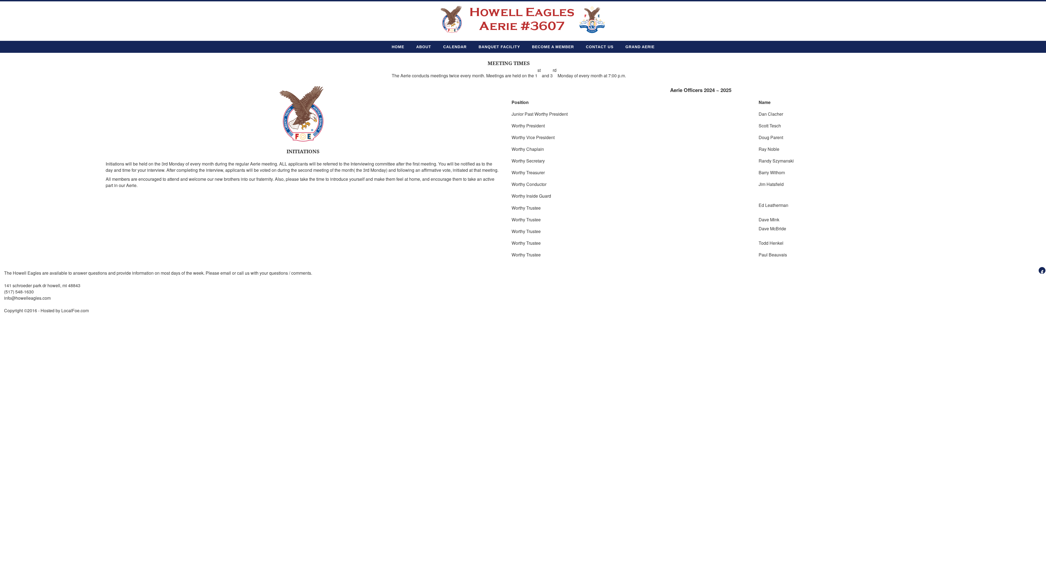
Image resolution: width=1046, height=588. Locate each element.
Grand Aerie (640, 47)
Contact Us (599, 47)
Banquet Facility (499, 47)
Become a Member (553, 47)
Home (398, 47)
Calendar (455, 47)
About (423, 47)
